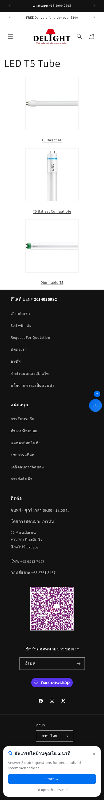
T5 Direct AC (52, 140)
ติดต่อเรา (19, 349)
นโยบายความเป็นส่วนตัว (32, 385)
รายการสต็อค (22, 454)
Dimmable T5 (52, 282)
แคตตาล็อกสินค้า (26, 443)
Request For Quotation (30, 337)
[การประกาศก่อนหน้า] (10, 6)
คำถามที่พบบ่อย (24, 431)
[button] (11, 36)
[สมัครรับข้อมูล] (79, 663)
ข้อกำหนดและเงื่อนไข (30, 373)
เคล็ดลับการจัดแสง (27, 467)
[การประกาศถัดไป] (94, 6)
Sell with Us (21, 325)
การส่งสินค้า (21, 479)
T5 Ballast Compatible (52, 211)
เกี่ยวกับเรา (20, 313)
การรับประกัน (23, 419)
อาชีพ (16, 361)
